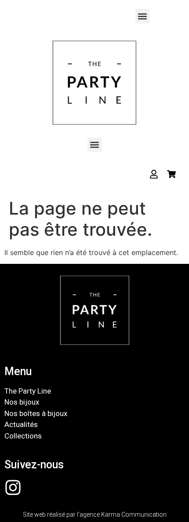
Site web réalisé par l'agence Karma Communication (95, 514)
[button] (142, 16)
